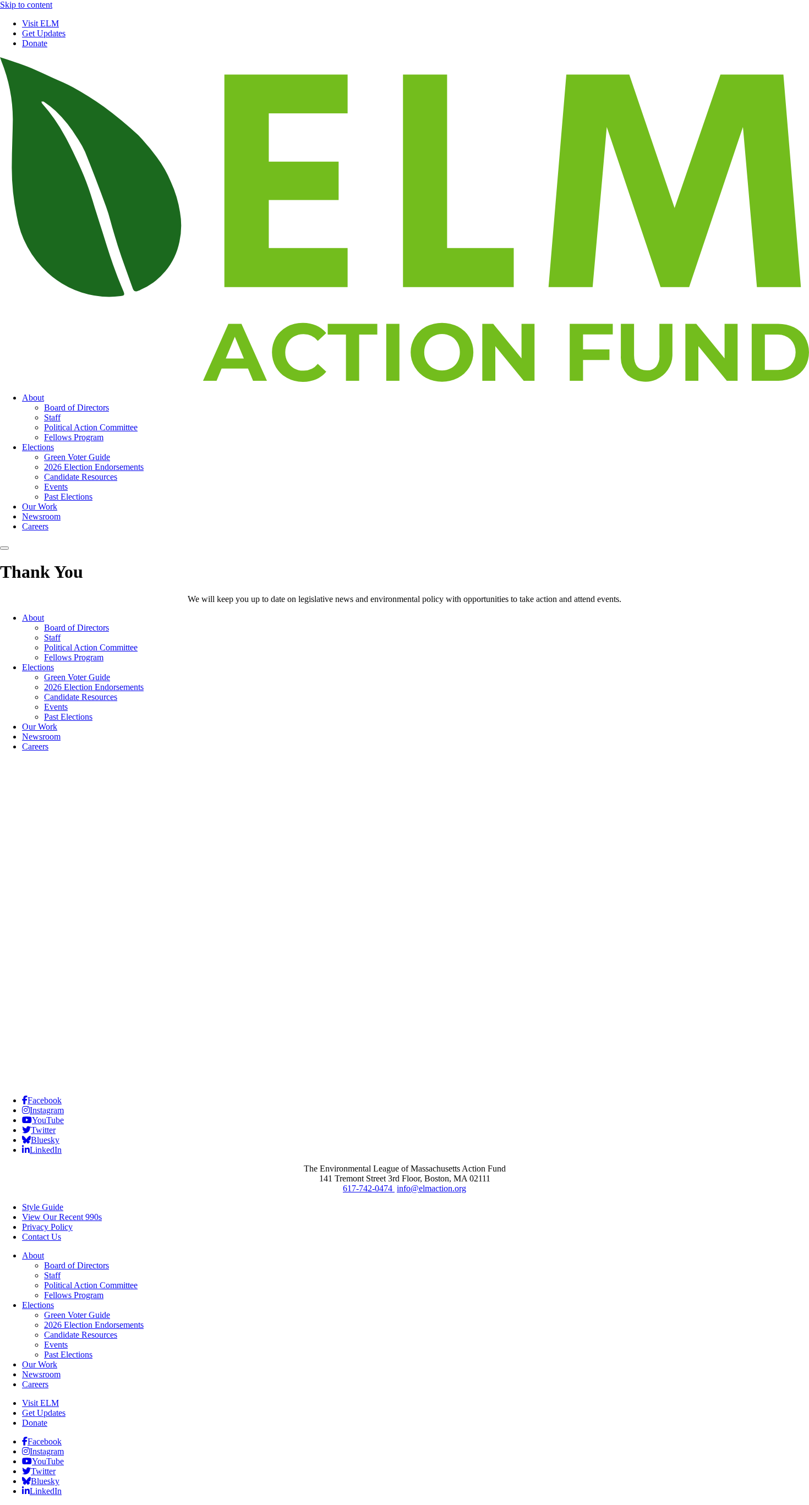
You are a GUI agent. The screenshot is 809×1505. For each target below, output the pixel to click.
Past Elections (68, 496)
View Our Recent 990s (62, 1217)
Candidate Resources (80, 476)
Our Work (39, 506)
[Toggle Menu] (4, 548)
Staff (52, 417)
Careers (35, 526)
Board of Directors (76, 407)
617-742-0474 (369, 1188)
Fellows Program (73, 437)
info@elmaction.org (431, 1188)
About (33, 397)
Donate (34, 43)
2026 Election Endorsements (94, 467)
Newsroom (41, 516)
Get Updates (43, 33)
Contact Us (41, 1236)
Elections (38, 447)
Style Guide (42, 1207)
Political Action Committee (91, 427)
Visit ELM (40, 23)
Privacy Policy (47, 1227)
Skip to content (26, 4)
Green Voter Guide (77, 457)
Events (56, 486)
